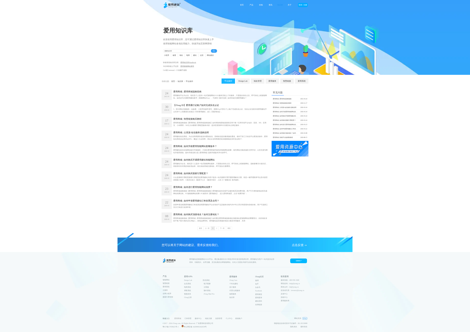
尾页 (229, 228)
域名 (181, 55)
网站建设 (210, 55)
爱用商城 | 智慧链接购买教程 (187, 119)
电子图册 (207, 284)
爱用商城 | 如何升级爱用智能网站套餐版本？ (195, 146)
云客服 (206, 287)
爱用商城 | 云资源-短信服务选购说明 (191, 132)
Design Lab (188, 280)
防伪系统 (206, 280)
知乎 (257, 284)
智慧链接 (166, 283)
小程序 (166, 55)
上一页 (207, 228)
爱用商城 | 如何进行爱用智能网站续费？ (192, 187)
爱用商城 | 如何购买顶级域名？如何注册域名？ (196, 214)
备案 (174, 55)
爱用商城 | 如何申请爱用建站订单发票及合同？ (196, 200)
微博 (257, 280)
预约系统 (207, 290)
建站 (195, 55)
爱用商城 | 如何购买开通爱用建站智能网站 (194, 160)
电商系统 (187, 287)
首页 (173, 81)
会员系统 (187, 284)
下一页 (222, 228)
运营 (201, 55)
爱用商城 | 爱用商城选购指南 (187, 91)
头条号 (257, 287)
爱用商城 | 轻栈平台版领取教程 (283, 137)
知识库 (180, 81)
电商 (188, 55)
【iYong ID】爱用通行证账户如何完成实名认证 (196, 105)
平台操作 (189, 81)
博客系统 (187, 290)
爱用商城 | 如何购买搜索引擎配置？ (190, 173)
